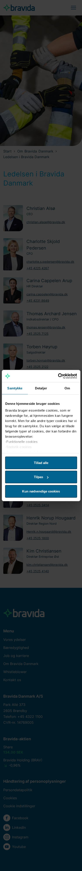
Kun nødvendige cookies (41, 491)
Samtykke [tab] (14, 388)
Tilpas (38, 477)
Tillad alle (41, 462)
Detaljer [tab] (41, 388)
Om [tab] (67, 388)
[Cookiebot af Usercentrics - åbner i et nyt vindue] (58, 376)
